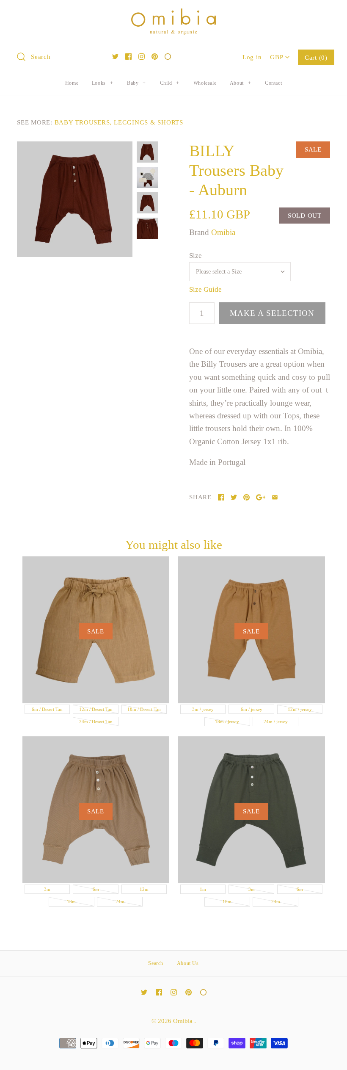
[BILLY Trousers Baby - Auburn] (74, 199)
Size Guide (205, 289)
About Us (188, 963)
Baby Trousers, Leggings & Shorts (119, 122)
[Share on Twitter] (234, 497)
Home (71, 83)
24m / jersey (276, 721)
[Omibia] (173, 14)
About (240, 83)
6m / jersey (251, 709)
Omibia (223, 232)
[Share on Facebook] (221, 497)
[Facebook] (128, 56)
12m (144, 889)
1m (203, 889)
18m (71, 901)
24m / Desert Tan (96, 721)
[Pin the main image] (246, 497)
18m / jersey (227, 721)
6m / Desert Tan (47, 709)
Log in (252, 57)
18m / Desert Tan (144, 709)
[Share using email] (275, 497)
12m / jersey (300, 709)
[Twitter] (115, 56)
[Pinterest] (154, 56)
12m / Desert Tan (96, 709)
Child (169, 83)
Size (195, 256)
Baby (136, 83)
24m (120, 901)
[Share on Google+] (261, 497)
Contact (273, 83)
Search (155, 963)
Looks (102, 83)
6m (96, 889)
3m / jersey (203, 709)
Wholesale (204, 83)
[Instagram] (141, 56)
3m (47, 889)
